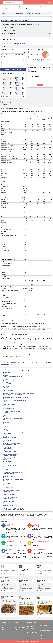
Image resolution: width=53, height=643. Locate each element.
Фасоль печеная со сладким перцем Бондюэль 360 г (16, 397)
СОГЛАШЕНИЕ (30, 632)
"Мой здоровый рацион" (20, 43)
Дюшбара (5, 452)
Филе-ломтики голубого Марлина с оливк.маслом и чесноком (18, 393)
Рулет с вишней (7, 491)
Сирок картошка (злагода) (9, 457)
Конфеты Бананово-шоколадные (11, 475)
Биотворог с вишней (8, 389)
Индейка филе (6, 372)
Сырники (5, 379)
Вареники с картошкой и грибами (11, 490)
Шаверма (5, 375)
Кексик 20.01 (6, 422)
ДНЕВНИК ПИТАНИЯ (6, 622)
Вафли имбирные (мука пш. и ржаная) (12, 376)
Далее (40, 85)
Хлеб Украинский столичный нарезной (12, 444)
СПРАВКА (29, 624)
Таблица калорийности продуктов (12, 6)
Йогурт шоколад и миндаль (10, 465)
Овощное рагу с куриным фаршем (11, 443)
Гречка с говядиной (8, 390)
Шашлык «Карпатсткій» (9, 404)
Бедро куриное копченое (9, 410)
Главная (2, 6)
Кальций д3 (6, 403)
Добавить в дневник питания (13, 69)
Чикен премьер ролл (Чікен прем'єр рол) (13, 418)
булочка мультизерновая (9, 373)
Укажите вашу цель (32, 69)
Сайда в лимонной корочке (10, 454)
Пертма (5, 429)
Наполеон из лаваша (8, 498)
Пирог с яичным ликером (9, 455)
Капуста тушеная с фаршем (10, 468)
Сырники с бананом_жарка (9, 451)
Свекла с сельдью (7, 433)
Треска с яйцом (7, 447)
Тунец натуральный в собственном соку (13, 432)
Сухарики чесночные (8, 405)
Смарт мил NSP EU (7, 493)
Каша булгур (6, 386)
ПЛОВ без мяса (6, 430)
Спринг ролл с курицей (9, 494)
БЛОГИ (3, 627)
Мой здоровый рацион (33, 13)
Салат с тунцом (7, 440)
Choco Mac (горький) (8, 396)
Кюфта (4, 504)
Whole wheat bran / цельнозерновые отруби (14, 508)
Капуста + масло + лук (8, 408)
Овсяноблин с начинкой (9, 486)
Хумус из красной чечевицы (10, 437)
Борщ (4, 450)
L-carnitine (5, 469)
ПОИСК (16, 622)
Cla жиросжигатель (7, 484)
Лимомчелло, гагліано (8, 473)
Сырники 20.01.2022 (8, 487)
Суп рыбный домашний (9, 466)
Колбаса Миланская (8, 434)
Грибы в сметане (7, 471)
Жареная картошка (8, 500)
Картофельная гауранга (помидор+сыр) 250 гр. (14, 400)
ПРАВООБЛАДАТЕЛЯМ (31, 622)
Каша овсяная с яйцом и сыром (11, 495)
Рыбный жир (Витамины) (9, 441)
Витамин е (5, 398)
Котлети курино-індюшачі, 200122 (11, 464)
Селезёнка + (6, 387)
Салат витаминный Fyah (9, 489)
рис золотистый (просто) (9, 446)
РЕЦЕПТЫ (4, 624)
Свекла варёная (7, 391)
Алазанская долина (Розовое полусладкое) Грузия (15, 380)
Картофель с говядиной (9, 476)
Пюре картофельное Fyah (9, 477)
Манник (5, 436)
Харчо (4, 419)
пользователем (14, 13)
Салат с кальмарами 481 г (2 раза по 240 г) (13, 479)
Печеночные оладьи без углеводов (11, 411)
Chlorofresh (6, 459)
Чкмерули (5, 401)
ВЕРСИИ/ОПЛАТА (30, 626)
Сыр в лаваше (6, 412)
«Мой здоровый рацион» (45, 329)
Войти (50, 2)
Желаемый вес (31, 79)
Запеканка (5, 480)
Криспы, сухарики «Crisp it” (10, 414)
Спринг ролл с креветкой (9, 507)
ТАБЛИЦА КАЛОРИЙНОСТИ (20, 624)
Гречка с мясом (7, 383)
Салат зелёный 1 (7, 483)
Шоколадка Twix (7, 458)
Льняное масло (7, 416)
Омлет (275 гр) (6, 415)
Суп (4, 423)
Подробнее (36, 326)
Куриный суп (6, 426)
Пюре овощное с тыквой (9, 501)
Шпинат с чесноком (8, 448)
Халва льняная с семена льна (10, 497)
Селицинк (5, 421)
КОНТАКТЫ (29, 630)
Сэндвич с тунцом (7, 461)
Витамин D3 (6, 428)
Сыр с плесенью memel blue (10, 439)
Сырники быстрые (7, 378)
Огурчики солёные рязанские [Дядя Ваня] (13, 509)
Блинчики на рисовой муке (10, 502)
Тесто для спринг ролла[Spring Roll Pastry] (13, 472)
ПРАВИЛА (35, 632)
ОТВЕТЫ (16, 629)
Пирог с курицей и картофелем (40, 6)
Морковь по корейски (8, 425)
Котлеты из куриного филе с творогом (12, 394)
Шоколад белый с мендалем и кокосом (13, 407)
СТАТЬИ (3, 629)
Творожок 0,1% (6, 482)
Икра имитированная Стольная (11, 385)
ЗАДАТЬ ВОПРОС (30, 628)
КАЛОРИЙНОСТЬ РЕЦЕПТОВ (20, 627)
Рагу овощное (6, 382)
